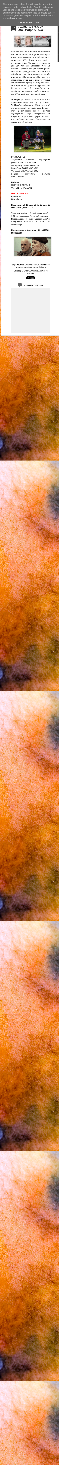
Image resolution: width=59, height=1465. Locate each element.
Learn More (25, 22)
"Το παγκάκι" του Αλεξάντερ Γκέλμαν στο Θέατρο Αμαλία (30, 27)
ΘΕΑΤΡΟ (26, 271)
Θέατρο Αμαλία (38, 271)
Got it (38, 22)
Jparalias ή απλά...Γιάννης (34, 267)
